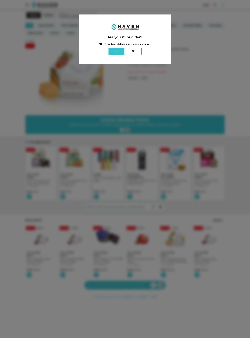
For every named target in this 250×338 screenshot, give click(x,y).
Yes (116, 51)
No (133, 51)
